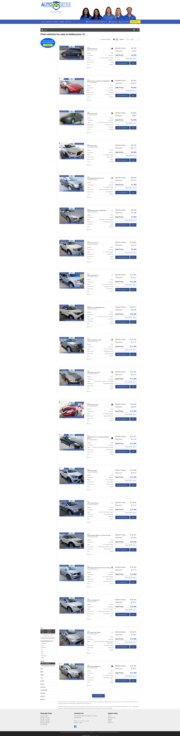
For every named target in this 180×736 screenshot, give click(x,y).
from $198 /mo (130, 545)
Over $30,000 (43, 724)
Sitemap (96, 735)
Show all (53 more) (98, 698)
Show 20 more (98, 695)
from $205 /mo (130, 676)
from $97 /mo (131, 188)
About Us (68, 21)
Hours (87, 721)
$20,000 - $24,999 (45, 721)
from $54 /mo (131, 91)
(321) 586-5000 (81, 721)
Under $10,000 (44, 716)
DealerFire (86, 732)
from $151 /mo (130, 285)
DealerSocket (95, 732)
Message (136, 21)
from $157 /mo (130, 317)
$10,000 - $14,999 (45, 717)
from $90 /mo (131, 123)
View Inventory (111, 717)
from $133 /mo (130, 252)
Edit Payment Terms (47, 636)
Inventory (49, 21)
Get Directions (77, 717)
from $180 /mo (130, 382)
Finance (62, 21)
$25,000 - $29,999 (45, 722)
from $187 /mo (130, 447)
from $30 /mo (131, 58)
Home (42, 21)
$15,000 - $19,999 (45, 719)
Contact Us (110, 722)
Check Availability (122, 63)
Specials (56, 21)
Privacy (92, 735)
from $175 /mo (130, 349)
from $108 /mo (130, 220)
